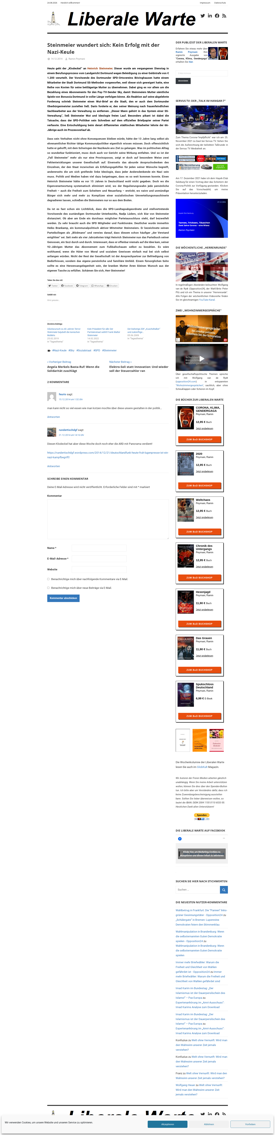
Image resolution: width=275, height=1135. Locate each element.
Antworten (53, 416)
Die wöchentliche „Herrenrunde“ (201, 247)
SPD (97, 350)
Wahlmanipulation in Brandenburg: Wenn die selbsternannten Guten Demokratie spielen (200, 950)
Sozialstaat (84, 350)
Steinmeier (110, 350)
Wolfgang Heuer (185, 1085)
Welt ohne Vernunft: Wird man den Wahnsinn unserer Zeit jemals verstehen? (201, 1045)
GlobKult (202, 767)
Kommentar (54, 495)
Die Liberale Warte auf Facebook (200, 830)
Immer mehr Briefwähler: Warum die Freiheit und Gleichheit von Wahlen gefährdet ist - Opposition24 (197, 967)
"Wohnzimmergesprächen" (189, 385)
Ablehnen (209, 1124)
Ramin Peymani (77, 58)
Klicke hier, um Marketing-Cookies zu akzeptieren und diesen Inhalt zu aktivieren (202, 854)
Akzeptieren (167, 1124)
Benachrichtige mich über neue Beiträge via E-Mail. (81, 587)
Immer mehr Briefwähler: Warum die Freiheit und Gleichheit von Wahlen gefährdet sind (200, 976)
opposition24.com (186, 381)
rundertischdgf (68, 430)
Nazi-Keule (60, 350)
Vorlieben (250, 1124)
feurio (62, 394)
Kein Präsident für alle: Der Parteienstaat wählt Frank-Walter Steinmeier (103, 332)
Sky (72, 350)
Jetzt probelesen (204, 428)
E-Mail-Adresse (57, 558)
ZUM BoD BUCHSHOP (199, 439)
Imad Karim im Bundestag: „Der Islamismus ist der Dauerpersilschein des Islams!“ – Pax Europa (200, 993)
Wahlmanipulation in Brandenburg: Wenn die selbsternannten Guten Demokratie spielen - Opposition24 (200, 936)
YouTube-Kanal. (207, 299)
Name (51, 548)
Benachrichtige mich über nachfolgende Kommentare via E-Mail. (89, 579)
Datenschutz (220, 3)
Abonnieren (183, 81)
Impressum (205, 3)
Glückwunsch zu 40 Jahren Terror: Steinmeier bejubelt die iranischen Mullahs (64, 332)
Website (52, 569)
